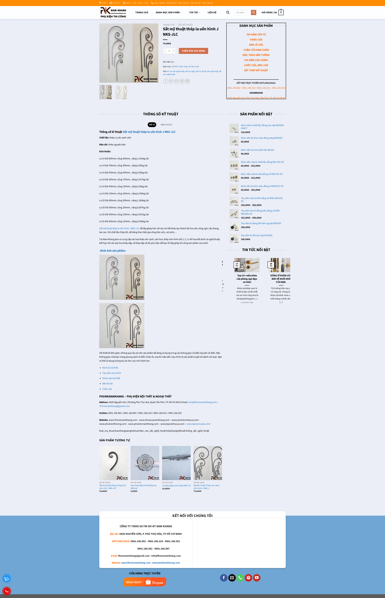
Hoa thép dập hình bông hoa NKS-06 (144, 487)
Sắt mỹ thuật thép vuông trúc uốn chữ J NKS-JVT (112, 487)
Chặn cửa (107, 389)
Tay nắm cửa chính (111, 373)
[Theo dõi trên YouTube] (256, 578)
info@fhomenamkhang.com (202, 402)
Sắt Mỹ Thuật (185, 25)
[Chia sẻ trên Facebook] (165, 81)
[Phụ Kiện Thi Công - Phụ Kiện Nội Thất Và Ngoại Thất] (113, 12)
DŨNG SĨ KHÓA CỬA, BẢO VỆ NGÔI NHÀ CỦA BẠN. (273, 279)
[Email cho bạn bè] (176, 81)
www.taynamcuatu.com (198, 424)
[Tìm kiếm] (227, 12)
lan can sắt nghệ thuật (175, 71)
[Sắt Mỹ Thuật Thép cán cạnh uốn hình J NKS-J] (208, 463)
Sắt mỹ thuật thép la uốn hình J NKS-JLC (149, 132)
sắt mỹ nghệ (190, 71)
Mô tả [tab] (152, 124)
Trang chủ (141, 12)
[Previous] (104, 53)
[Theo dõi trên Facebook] (224, 578)
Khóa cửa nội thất (111, 378)
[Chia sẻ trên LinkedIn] (187, 81)
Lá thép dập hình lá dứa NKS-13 (176, 485)
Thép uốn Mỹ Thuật (191, 66)
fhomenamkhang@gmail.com (115, 406)
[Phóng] (103, 79)
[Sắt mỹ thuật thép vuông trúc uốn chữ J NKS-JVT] (113, 463)
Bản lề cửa (107, 383)
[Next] (153, 53)
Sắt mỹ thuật (201, 71)
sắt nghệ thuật (212, 71)
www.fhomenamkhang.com (136, 562)
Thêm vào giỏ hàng (193, 51)
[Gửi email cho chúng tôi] (232, 578)
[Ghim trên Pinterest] (181, 81)
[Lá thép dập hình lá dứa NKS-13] (176, 463)
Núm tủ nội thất (110, 367)
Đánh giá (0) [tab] (166, 124)
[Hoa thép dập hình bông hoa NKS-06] (145, 463)
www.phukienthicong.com (166, 562)
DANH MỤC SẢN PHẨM (168, 12)
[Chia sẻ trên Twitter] (171, 81)
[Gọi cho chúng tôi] (240, 578)
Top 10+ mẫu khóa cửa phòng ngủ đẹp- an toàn (239, 279)
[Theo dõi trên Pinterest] (248, 578)
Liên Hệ (212, 12)
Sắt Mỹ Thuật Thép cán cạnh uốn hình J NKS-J (206, 487)
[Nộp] (253, 12)
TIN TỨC (193, 12)
